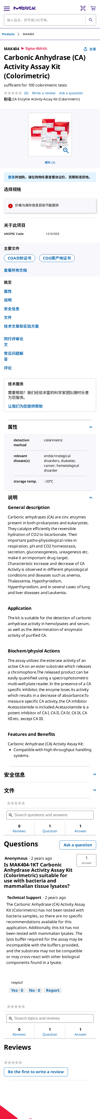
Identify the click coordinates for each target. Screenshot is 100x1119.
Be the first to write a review (38, 1073)
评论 (8, 368)
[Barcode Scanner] (83, 8)
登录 (11, 177)
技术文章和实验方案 (21, 326)
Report (52, 990)
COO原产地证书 (57, 258)
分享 (92, 49)
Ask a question (71, 93)
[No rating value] (14, 93)
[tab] (12, 34)
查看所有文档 (15, 270)
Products (8, 34)
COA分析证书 (19, 258)
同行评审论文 (13, 341)
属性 (8, 291)
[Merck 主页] (25, 8)
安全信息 (11, 308)
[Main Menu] (7, 8)
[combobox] (50, 20)
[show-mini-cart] (93, 8)
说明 (8, 300)
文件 (8, 317)
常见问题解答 (13, 356)
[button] (86, 860)
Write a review (43, 93)
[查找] (90, 20)
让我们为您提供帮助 (25, 406)
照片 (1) (50, 162)
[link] (16, 803)
